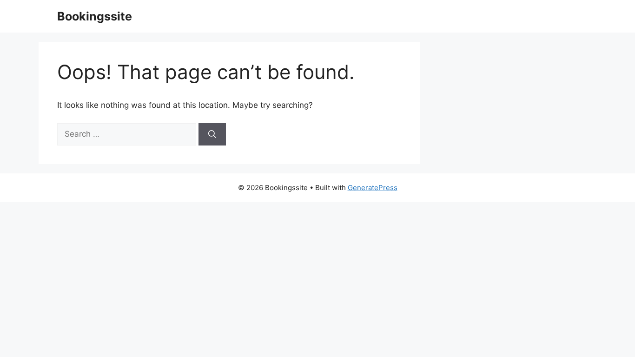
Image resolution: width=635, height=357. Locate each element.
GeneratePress (372, 187)
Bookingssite (94, 16)
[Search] (212, 134)
